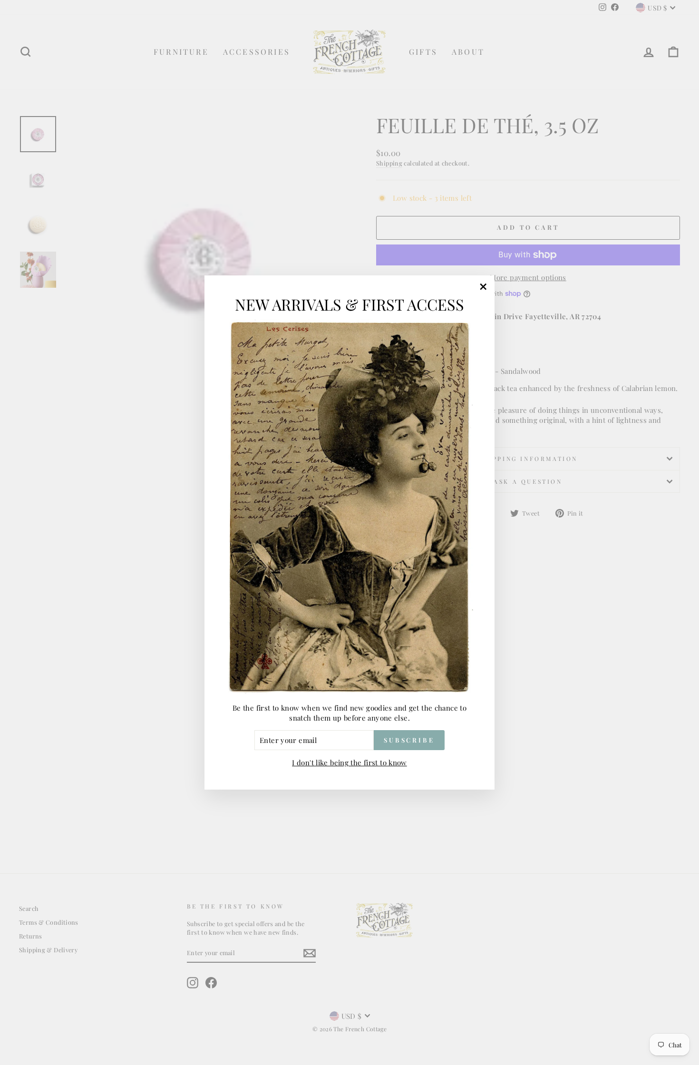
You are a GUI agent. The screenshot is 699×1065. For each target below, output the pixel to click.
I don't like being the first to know (349, 762)
